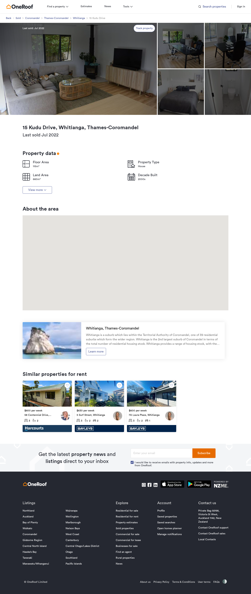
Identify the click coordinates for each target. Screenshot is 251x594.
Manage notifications (169, 534)
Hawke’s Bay (30, 552)
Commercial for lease (128, 540)
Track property (144, 28)
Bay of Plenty (30, 522)
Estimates (86, 6)
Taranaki (27, 558)
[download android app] (199, 484)
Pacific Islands (74, 564)
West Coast (72, 534)
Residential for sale (127, 511)
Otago (69, 552)
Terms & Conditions (183, 582)
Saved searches (166, 522)
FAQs (216, 582)
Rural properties (125, 558)
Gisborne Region (32, 540)
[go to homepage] (19, 6)
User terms (204, 582)
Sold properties (125, 528)
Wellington (72, 516)
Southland (71, 558)
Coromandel (32, 18)
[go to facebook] (149, 485)
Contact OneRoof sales (211, 533)
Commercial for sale (127, 534)
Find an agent (124, 552)
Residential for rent (127, 516)
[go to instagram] (143, 485)
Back (8, 18)
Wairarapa (71, 511)
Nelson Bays (73, 528)
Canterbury (72, 540)
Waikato (27, 528)
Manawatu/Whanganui (36, 564)
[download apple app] (172, 484)
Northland (28, 511)
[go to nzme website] (221, 484)
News (107, 6)
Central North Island (34, 546)
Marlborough (73, 522)
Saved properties (167, 516)
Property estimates (127, 522)
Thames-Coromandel (56, 18)
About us (145, 582)
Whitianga (79, 18)
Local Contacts (207, 539)
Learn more (96, 351)
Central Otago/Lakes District (82, 546)
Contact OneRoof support (213, 527)
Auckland (28, 516)
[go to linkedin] (155, 485)
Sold (18, 18)
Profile (161, 511)
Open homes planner (169, 528)
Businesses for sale (127, 546)
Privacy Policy (161, 582)
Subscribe (204, 453)
